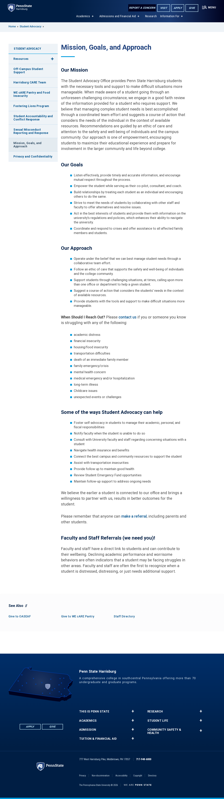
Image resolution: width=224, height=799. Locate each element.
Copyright (137, 775)
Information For (170, 16)
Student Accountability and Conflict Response (33, 117)
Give (192, 8)
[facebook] (24, 710)
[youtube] (50, 710)
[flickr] (41, 710)
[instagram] (58, 710)
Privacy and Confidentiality (32, 156)
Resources (21, 58)
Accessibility (121, 775)
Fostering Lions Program (31, 106)
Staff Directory (124, 616)
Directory (152, 775)
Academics (83, 16)
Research (151, 16)
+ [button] (133, 711)
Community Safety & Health (164, 731)
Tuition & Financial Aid (98, 738)
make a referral (134, 516)
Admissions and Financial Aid (117, 16)
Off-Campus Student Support (28, 70)
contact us (127, 317)
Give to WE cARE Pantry (77, 616)
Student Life (157, 720)
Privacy (82, 775)
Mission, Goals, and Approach (27, 144)
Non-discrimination (101, 775)
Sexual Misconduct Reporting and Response (30, 131)
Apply (178, 8)
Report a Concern (142, 7)
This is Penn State (94, 711)
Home (12, 26)
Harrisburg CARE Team (29, 82)
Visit (163, 8)
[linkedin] (33, 710)
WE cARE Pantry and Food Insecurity (31, 94)
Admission (87, 729)
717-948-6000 (143, 759)
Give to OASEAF (20, 616)
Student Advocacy (30, 26)
